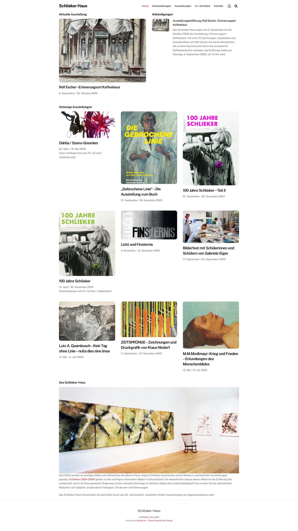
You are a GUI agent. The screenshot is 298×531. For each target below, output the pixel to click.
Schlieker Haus (147, 517)
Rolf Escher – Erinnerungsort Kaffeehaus (89, 87)
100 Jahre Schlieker (74, 281)
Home (145, 5)
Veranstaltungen (161, 5)
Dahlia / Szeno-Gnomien (78, 143)
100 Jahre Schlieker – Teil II (204, 190)
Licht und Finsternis (137, 244)
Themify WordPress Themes (160, 520)
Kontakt (218, 5)
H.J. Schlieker (202, 5)
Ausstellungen (183, 5)
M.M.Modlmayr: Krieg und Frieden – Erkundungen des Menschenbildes (210, 358)
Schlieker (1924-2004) (82, 479)
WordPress (141, 520)
